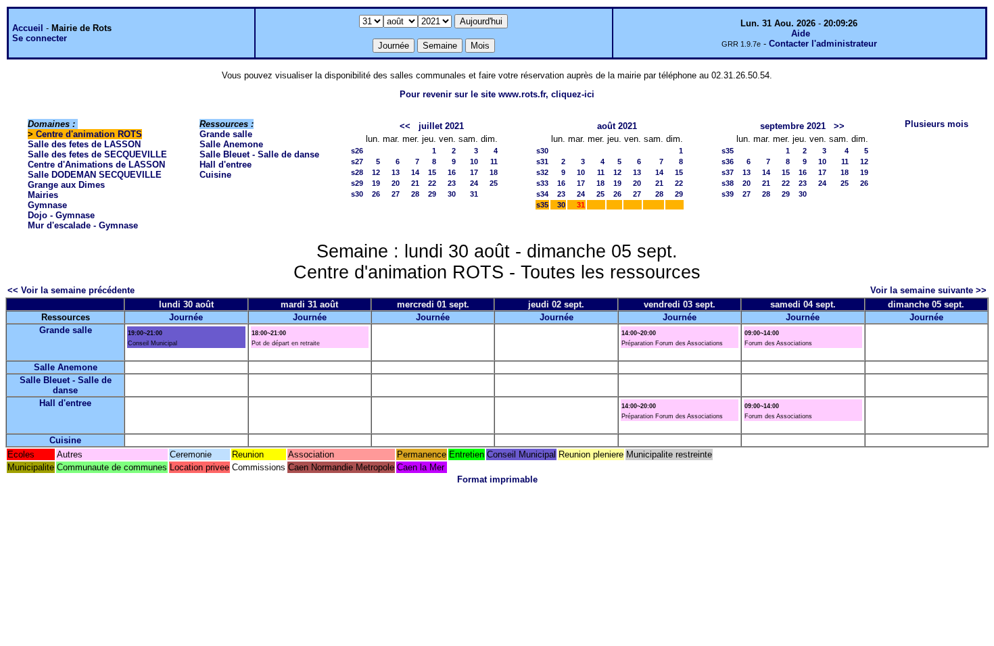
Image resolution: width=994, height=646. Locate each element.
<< (405, 126)
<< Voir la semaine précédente (71, 290)
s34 (542, 194)
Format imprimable (497, 479)
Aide (800, 33)
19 (376, 183)
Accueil (27, 28)
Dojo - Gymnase (61, 215)
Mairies (43, 195)
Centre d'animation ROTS (89, 134)
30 (452, 194)
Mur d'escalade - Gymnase (83, 225)
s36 (727, 161)
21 (415, 183)
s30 (357, 194)
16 (452, 172)
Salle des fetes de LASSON (84, 144)
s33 (542, 183)
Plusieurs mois (936, 124)
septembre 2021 (793, 126)
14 (415, 172)
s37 (727, 172)
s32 (542, 172)
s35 (542, 205)
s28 (357, 172)
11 (494, 161)
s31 (542, 161)
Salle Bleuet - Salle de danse (259, 154)
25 (494, 183)
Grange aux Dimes (66, 185)
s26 (357, 151)
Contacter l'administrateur (823, 44)
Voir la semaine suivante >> (928, 290)
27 (396, 194)
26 (376, 194)
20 (396, 183)
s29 (357, 183)
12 (376, 172)
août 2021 (617, 126)
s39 (727, 194)
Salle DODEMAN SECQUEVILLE (95, 175)
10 (474, 161)
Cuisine (215, 175)
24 (474, 183)
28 (415, 194)
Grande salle (225, 134)
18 (494, 172)
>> (839, 126)
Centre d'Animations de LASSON (96, 164)
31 (474, 194)
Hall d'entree (225, 164)
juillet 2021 (441, 126)
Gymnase (47, 205)
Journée (186, 317)
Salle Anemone (231, 144)
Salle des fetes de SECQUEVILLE (97, 154)
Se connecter (39, 38)
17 (474, 172)
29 (432, 194)
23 (452, 183)
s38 (727, 183)
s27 (357, 161)
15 (432, 172)
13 (396, 172)
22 (432, 183)
